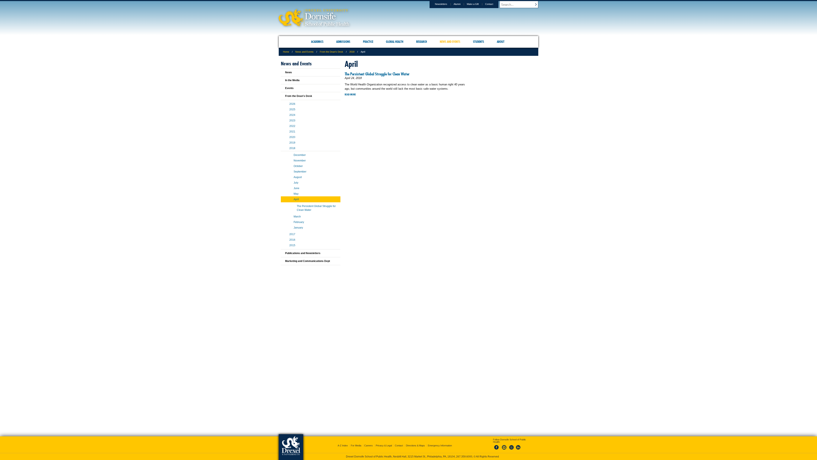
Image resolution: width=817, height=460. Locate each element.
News (288, 72)
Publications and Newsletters (302, 253)
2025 (292, 109)
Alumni (457, 4)
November (300, 160)
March (297, 216)
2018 (351, 51)
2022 (292, 126)
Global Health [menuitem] (394, 42)
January (298, 227)
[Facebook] (497, 449)
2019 (292, 142)
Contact (489, 4)
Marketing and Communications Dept (307, 261)
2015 (292, 245)
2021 (292, 131)
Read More (350, 94)
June (296, 188)
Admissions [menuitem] (343, 42)
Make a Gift (473, 4)
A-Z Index (343, 445)
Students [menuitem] (478, 42)
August (298, 177)
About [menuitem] (500, 42)
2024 (292, 115)
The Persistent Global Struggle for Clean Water (377, 74)
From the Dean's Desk (331, 51)
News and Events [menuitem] (450, 42)
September (300, 171)
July (296, 182)
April (296, 199)
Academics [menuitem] (317, 42)
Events (289, 88)
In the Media (292, 80)
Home (286, 51)
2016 (292, 239)
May (296, 193)
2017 (292, 234)
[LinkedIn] (518, 449)
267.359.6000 (464, 456)
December (300, 155)
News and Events (304, 51)
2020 (292, 137)
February (299, 222)
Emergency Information (440, 445)
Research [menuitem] (421, 42)
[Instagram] (504, 449)
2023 (292, 120)
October (298, 166)
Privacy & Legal (384, 445)
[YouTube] (511, 449)
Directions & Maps (415, 445)
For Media (356, 445)
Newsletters (441, 4)
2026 (292, 103)
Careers (368, 445)
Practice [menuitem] (368, 42)
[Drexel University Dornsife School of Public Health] (314, 24)
